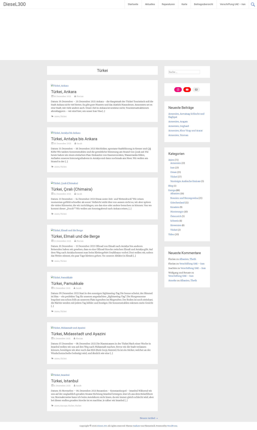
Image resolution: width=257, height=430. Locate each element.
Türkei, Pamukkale (67, 283)
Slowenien (175, 225)
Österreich (175, 216)
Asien (57, 116)
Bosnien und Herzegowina (184, 198)
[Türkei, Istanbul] (60, 375)
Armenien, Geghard (178, 126)
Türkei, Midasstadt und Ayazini (78, 333)
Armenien (175, 163)
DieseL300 (14, 4)
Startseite (133, 4)
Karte (184, 4)
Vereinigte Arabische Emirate (185, 181)
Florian (80, 96)
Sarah (79, 143)
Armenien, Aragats (178, 121)
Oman (173, 172)
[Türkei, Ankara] (59, 85)
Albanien (175, 193)
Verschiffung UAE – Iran (232, 4)
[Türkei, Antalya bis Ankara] (65, 133)
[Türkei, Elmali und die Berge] (67, 230)
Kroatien (174, 207)
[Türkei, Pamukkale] (62, 277)
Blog (170, 185)
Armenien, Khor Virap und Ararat (185, 130)
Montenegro (177, 211)
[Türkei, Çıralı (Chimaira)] (64, 183)
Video (171, 234)
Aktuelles (150, 4)
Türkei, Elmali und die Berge (75, 236)
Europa (63, 405)
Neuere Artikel (149, 418)
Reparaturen (168, 4)
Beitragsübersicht (203, 4)
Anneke (172, 280)
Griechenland (177, 202)
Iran (172, 167)
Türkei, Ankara (63, 91)
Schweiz (174, 220)
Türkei (63, 116)
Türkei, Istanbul (64, 381)
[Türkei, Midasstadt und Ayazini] (68, 328)
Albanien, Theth (187, 259)
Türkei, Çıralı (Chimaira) (71, 189)
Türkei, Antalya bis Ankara (74, 138)
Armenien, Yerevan (178, 135)
